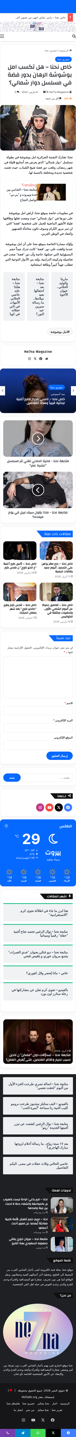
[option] (38, 391)
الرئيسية (64, 50)
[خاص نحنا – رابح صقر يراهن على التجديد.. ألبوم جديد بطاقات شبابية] (56, 550)
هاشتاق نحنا (13, 1403)
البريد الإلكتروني (63, 720)
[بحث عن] (74, 36)
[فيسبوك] (41, 358)
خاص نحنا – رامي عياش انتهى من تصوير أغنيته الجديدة (35, 17)
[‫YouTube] (49, 807)
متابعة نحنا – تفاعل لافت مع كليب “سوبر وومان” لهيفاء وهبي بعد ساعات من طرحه (41, 1057)
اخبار (54, 1403)
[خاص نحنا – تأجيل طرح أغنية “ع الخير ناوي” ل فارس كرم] (19, 550)
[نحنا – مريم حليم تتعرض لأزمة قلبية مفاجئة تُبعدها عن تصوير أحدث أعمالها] (62, 1224)
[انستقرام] (29, 358)
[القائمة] (2, 36)
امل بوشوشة (58, 332)
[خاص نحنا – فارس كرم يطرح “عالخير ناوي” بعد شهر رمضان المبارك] (19, 592)
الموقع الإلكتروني (63, 737)
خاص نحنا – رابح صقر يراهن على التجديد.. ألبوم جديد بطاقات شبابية (57, 567)
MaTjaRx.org (29, 1397)
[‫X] (35, 358)
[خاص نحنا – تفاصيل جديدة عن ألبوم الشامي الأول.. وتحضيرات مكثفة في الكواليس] (56, 592)
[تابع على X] (47, 91)
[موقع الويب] (46, 358)
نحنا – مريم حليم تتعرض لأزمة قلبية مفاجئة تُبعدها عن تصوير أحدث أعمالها (26, 1224)
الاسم (68, 703)
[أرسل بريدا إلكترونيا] (44, 91)
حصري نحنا (51, 50)
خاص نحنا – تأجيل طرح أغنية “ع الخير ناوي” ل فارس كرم (19, 565)
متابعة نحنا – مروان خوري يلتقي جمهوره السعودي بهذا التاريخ (28, 1241)
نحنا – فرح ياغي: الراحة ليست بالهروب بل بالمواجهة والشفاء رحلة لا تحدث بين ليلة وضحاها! (25, 1204)
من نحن (30, 1410)
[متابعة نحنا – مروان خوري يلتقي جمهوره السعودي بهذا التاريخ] (62, 1244)
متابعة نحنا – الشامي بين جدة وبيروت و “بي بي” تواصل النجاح (21, 195)
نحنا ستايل (43, 1410)
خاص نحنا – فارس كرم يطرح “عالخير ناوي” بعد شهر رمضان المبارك (20, 608)
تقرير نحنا (57, 1410)
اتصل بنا (18, 1410)
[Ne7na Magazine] (38, 27)
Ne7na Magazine (59, 91)
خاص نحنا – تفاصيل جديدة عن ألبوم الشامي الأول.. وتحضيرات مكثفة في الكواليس (57, 610)
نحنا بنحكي (43, 1403)
